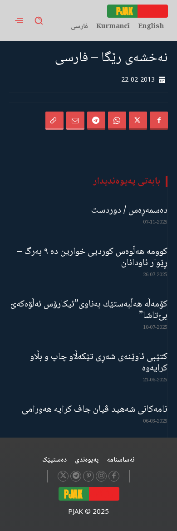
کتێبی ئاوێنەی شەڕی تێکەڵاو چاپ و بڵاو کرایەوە (98, 362)
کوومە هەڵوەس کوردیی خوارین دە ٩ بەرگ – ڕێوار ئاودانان (92, 257)
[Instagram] (101, 476)
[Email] (75, 121)
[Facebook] (159, 121)
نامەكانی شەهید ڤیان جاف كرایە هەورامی (94, 410)
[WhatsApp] (117, 121)
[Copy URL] (54, 121)
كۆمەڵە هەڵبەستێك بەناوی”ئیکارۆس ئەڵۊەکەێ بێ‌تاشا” (88, 310)
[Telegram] (96, 121)
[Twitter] (138, 121)
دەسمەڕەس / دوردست (129, 211)
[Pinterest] (88, 476)
